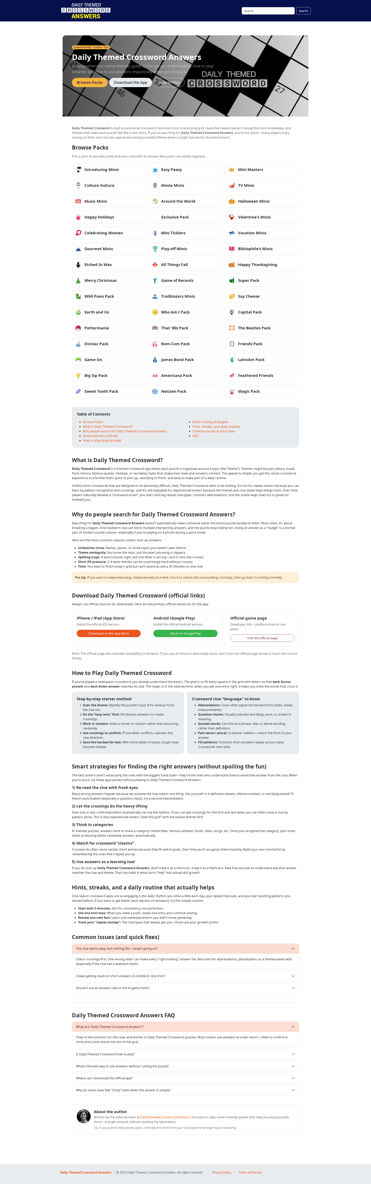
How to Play (169, 82)
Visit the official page (262, 638)
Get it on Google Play (185, 633)
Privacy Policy (221, 1172)
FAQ (195, 436)
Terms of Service (250, 1172)
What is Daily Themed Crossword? (108, 426)
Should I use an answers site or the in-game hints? (112, 988)
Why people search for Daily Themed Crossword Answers (125, 431)
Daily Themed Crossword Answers (85, 1172)
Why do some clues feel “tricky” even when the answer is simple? (123, 1090)
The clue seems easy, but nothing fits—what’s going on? (117, 948)
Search (303, 11)
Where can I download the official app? (104, 1078)
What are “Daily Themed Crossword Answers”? (110, 1027)
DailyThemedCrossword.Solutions (165, 1117)
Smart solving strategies (210, 422)
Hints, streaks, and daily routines (216, 426)
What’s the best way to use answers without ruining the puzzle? (122, 1066)
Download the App (130, 82)
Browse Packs (90, 82)
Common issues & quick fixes (213, 431)
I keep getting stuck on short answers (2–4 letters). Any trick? (120, 976)
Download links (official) (100, 436)
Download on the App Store (108, 633)
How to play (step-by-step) (102, 440)
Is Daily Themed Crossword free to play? (105, 1054)
